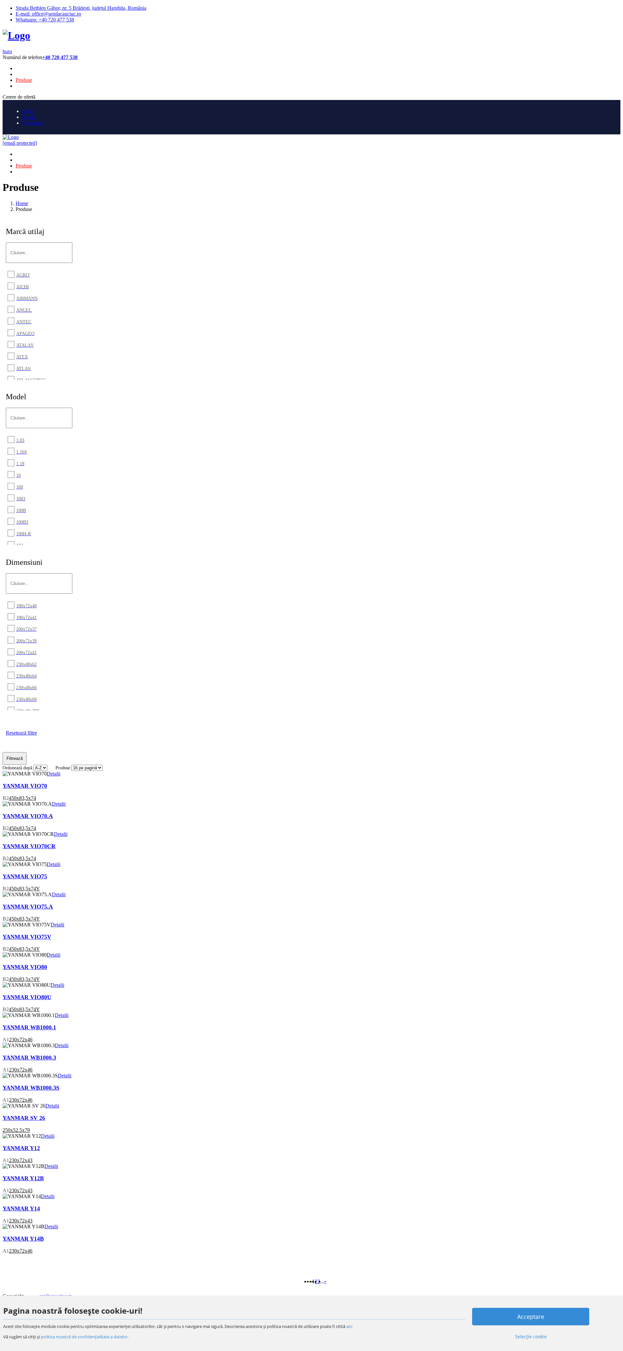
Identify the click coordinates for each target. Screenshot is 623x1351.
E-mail (29, 117)
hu (5, 51)
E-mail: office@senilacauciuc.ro (48, 14)
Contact (23, 86)
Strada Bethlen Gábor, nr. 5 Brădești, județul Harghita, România (81, 8)
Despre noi (27, 74)
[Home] (16, 35)
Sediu (28, 111)
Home (22, 68)
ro (10, 51)
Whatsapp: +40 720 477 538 (45, 19)
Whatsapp (32, 123)
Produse (24, 80)
